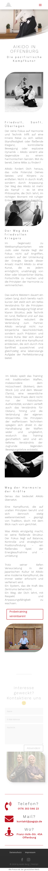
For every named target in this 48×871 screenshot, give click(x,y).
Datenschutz (16, 852)
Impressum (30, 852)
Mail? (29, 816)
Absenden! (33, 748)
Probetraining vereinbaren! (18, 614)
